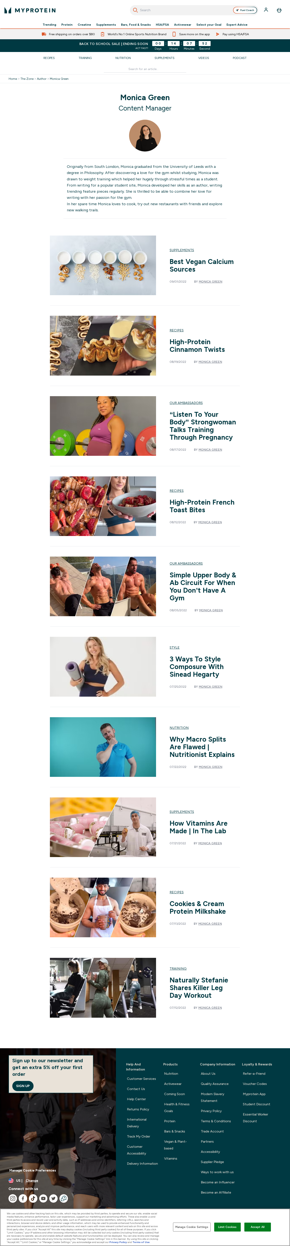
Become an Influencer (218, 1182)
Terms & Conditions (216, 1121)
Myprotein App (254, 1094)
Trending (49, 24)
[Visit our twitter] (53, 1198)
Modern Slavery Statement (212, 1097)
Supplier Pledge (212, 1162)
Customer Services (141, 1078)
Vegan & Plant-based (175, 1145)
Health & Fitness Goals (177, 1107)
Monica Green (59, 78)
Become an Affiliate (216, 1192)
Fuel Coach (247, 10)
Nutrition (123, 58)
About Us (208, 1073)
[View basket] (279, 10)
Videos (203, 58)
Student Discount (256, 1104)
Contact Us (136, 1089)
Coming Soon (174, 1094)
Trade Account (212, 1131)
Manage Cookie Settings (191, 1227)
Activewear (182, 24)
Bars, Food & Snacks (136, 24)
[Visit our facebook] (23, 1198)
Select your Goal (208, 24)
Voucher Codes (255, 1084)
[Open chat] (63, 1198)
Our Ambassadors (186, 403)
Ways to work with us (217, 1172)
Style (175, 647)
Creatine (84, 24)
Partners (207, 1141)
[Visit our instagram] (12, 1198)
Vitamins (170, 1158)
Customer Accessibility (136, 1150)
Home (13, 78)
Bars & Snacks (174, 1131)
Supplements (106, 24)
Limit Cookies (227, 1227)
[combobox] (194, 10)
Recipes (49, 58)
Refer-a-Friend (254, 1073)
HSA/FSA (162, 24)
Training (85, 58)
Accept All (258, 1227)
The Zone (27, 78)
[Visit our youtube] (43, 1198)
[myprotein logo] (29, 10)
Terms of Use (141, 1242)
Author (41, 78)
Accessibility (210, 1151)
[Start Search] (135, 10)
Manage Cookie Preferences (32, 1170)
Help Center (136, 1099)
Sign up (23, 1086)
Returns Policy (138, 1109)
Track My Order (138, 1136)
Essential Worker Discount (255, 1118)
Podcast (240, 58)
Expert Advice (237, 24)
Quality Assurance (215, 1084)
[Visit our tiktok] (33, 1198)
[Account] (266, 10)
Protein (67, 24)
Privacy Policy (211, 1111)
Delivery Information (142, 1163)
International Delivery (136, 1123)
